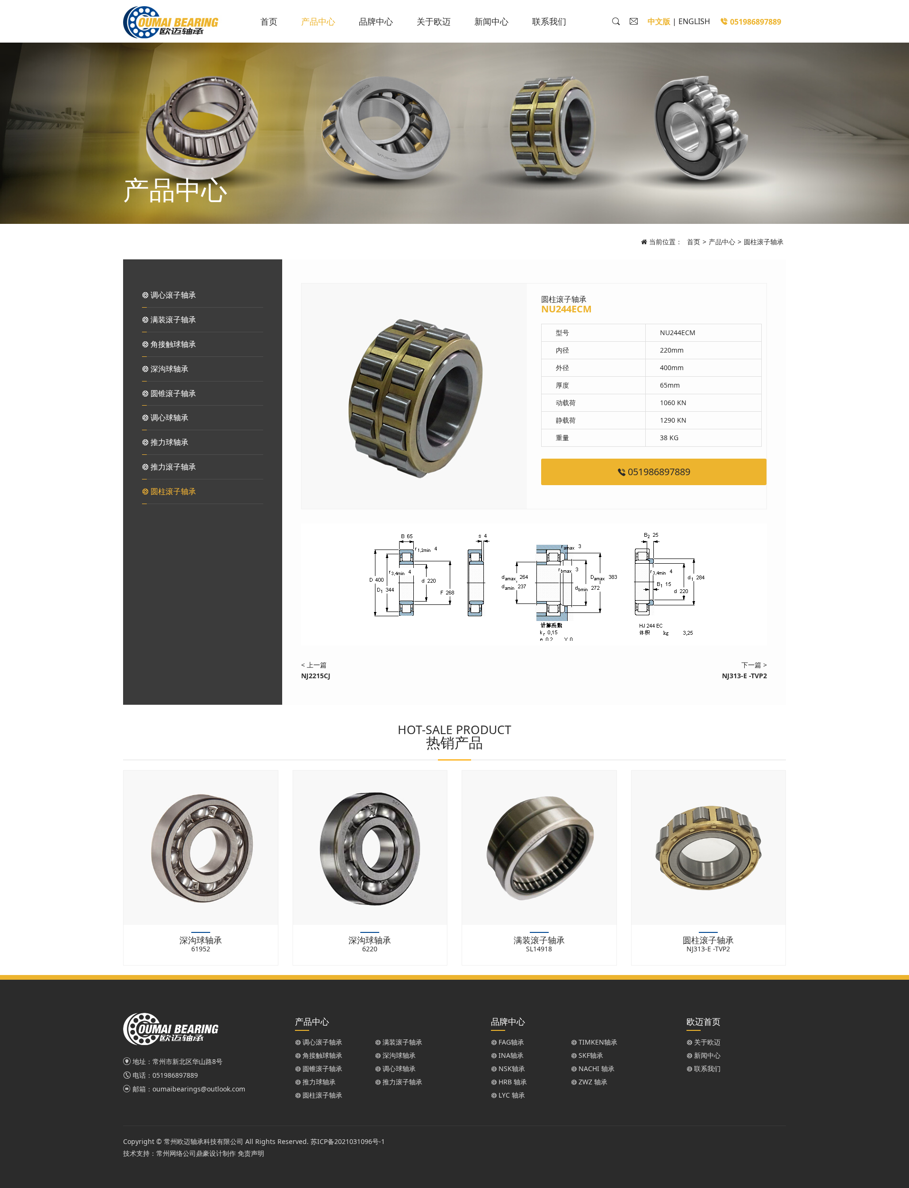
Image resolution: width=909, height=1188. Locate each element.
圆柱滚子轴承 (764, 241)
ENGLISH (694, 21)
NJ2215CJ (315, 675)
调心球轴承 (168, 417)
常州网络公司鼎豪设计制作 (196, 1153)
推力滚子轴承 (172, 466)
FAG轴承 (510, 1041)
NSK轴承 (511, 1068)
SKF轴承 (590, 1055)
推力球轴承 (168, 442)
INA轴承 (510, 1055)
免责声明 (251, 1153)
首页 (268, 21)
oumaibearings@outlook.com (198, 1088)
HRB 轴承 (512, 1081)
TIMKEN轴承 (597, 1041)
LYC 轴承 (511, 1094)
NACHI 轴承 (596, 1068)
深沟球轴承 (168, 368)
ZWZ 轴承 (592, 1081)
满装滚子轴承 (172, 319)
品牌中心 (376, 21)
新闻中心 (491, 21)
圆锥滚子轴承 (172, 393)
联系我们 (549, 21)
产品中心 (318, 21)
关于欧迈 (434, 21)
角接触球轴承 (172, 344)
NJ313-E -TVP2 (744, 675)
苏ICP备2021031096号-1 (348, 1141)
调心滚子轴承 (172, 295)
